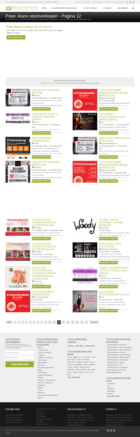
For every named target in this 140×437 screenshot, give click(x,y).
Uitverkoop (41, 393)
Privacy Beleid (41, 416)
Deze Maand (89, 346)
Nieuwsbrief (122, 8)
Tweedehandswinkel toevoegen (114, 2)
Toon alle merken (73, 377)
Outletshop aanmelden (13, 417)
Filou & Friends (81, 369)
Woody (86, 362)
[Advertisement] (70, 200)
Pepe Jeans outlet (16, 37)
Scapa (85, 364)
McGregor (70, 369)
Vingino (75, 372)
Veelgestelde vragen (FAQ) (45, 409)
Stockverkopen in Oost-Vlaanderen (119, 347)
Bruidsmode (43, 360)
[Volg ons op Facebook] (127, 2)
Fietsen (40, 390)
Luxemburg (75, 422)
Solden (40, 398)
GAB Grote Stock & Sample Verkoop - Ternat (45, 117)
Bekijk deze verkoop (41, 109)
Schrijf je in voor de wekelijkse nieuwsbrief (57, 83)
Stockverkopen (22, 2)
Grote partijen (42, 372)
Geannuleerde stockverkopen (48, 395)
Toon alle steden (113, 396)
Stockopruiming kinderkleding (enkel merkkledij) (113, 93)
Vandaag (70, 346)
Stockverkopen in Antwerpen (117, 345)
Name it (76, 367)
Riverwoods (71, 362)
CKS (78, 359)
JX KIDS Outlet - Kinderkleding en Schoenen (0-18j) (44, 222)
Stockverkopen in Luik (114, 365)
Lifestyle (40, 377)
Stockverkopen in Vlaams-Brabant (119, 355)
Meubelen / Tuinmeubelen (47, 380)
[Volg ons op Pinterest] (133, 2)
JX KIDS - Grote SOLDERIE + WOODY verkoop (111, 222)
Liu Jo (81, 357)
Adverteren (40, 414)
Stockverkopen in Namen (116, 362)
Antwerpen (111, 383)
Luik (68, 422)
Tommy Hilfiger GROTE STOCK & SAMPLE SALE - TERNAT (114, 270)
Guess (73, 359)
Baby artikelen (42, 362)
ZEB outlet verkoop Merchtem (46, 163)
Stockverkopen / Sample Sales (64, 8)
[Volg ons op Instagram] (130, 2)
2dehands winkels (51, 2)
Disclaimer (40, 421)
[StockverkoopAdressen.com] (21, 8)
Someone (87, 357)
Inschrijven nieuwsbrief (13, 422)
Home (44, 8)
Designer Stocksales (45, 375)
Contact (39, 411)
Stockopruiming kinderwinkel (43, 293)
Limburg (79, 417)
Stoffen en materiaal (46, 357)
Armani (81, 372)
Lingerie (41, 355)
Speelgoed (41, 385)
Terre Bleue (85, 359)
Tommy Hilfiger (72, 357)
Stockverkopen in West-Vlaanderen (119, 350)
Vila (86, 372)
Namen (91, 420)
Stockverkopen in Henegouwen (118, 360)
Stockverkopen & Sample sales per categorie (47, 342)
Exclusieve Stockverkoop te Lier (114, 293)
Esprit (70, 367)
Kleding (40, 347)
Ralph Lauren (85, 367)
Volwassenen (43, 350)
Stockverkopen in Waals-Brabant (118, 357)
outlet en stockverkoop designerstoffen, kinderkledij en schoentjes (44, 273)
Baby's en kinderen (45, 352)
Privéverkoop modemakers (41, 139)
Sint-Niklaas (111, 391)
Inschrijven (19, 364)
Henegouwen (83, 420)
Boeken (40, 388)
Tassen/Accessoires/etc (46, 367)
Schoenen (41, 365)
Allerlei (40, 370)
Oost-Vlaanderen (82, 415)
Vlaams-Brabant (88, 417)
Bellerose (92, 364)
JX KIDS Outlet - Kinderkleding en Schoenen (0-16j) (44, 246)
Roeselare (110, 389)
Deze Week (80, 346)
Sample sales (32, 2)
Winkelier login (41, 424)
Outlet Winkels (90, 8)
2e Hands (107, 8)
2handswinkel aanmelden (14, 420)
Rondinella (78, 364)
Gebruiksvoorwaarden (44, 419)
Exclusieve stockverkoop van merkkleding (112, 117)
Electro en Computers (45, 382)
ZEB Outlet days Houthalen (110, 245)
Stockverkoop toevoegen (82, 2)
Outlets (40, 2)
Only (89, 369)
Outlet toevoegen (97, 2)
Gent (109, 386)
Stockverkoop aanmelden (14, 415)
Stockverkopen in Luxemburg (117, 367)
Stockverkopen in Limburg (116, 352)
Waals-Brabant (72, 420)
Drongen (110, 394)
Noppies (79, 362)
